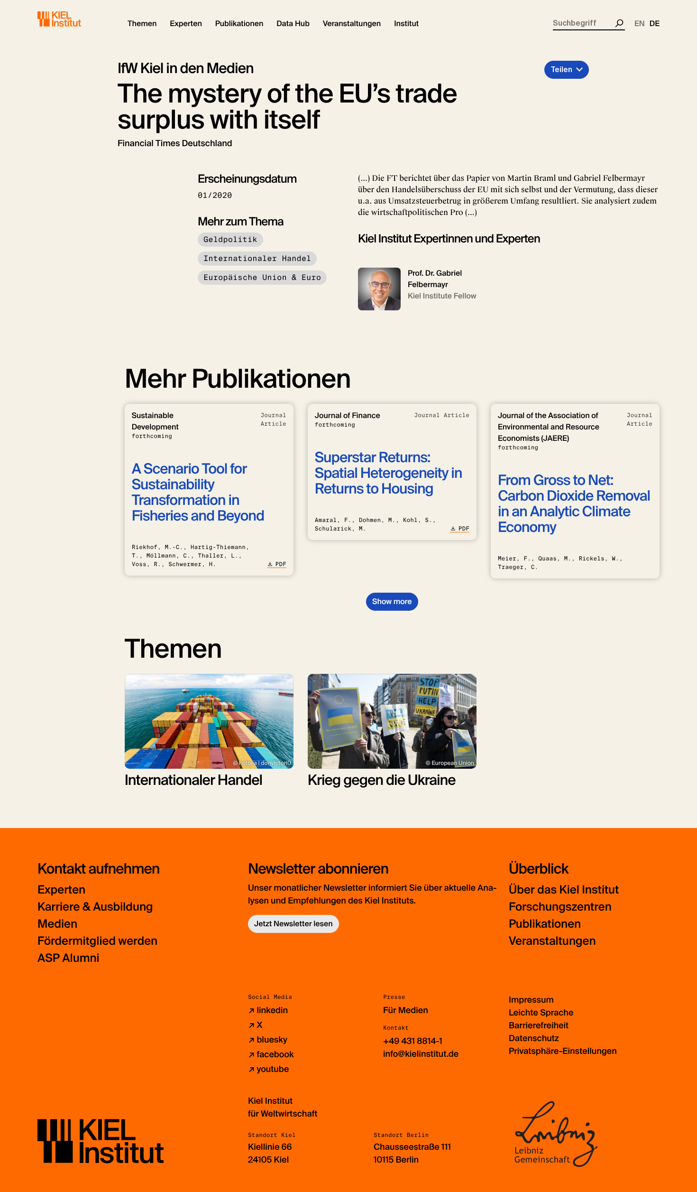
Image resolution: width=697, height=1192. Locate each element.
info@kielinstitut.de (421, 1054)
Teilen (561, 69)
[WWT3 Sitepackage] (73, 19)
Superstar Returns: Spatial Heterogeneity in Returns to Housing (388, 473)
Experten (61, 890)
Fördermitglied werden (97, 941)
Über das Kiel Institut (564, 890)
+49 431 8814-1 (412, 1041)
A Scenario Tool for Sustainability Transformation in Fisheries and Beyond (198, 492)
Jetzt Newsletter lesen (293, 924)
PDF (280, 564)
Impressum (531, 1000)
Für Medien (405, 1010)
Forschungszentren (560, 907)
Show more (392, 601)
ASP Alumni (68, 958)
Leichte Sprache (541, 1012)
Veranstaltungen (552, 941)
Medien (57, 924)
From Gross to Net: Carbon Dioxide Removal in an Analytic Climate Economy (574, 504)
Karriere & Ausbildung (95, 907)
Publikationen (545, 924)
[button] (142, 23)
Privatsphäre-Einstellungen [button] (563, 1051)
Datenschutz (534, 1038)
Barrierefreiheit (539, 1025)
